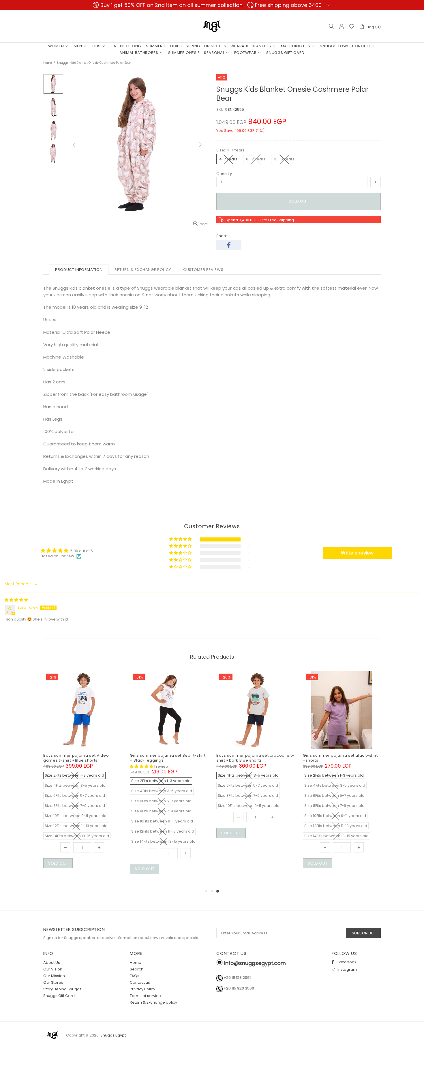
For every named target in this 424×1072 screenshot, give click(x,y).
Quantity (224, 173)
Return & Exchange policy (153, 1002)
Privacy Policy (142, 989)
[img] (16, 600)
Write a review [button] (357, 553)
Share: (222, 235)
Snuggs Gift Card (59, 995)
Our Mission (54, 975)
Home (47, 63)
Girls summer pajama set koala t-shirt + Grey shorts (341, 758)
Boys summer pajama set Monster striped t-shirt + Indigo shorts (78, 758)
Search (136, 969)
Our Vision (52, 969)
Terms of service (145, 995)
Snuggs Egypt (212, 26)
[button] (180, 539)
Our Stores (53, 982)
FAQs (134, 975)
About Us (51, 962)
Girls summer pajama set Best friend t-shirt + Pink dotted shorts (253, 758)
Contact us (140, 982)
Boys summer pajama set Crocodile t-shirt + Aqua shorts (167, 758)
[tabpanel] (82, 761)
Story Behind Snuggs (62, 989)
